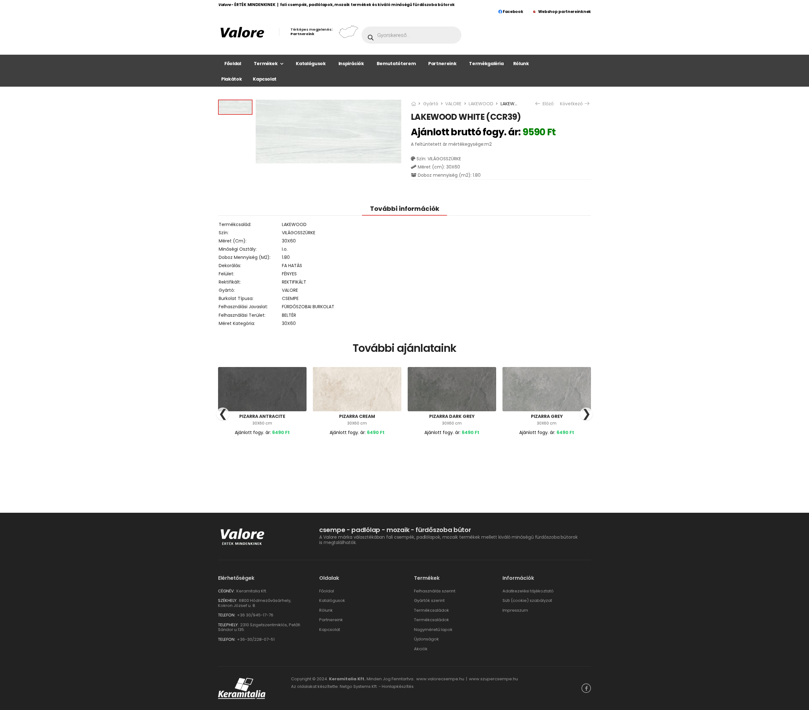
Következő (572, 104)
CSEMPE (290, 298)
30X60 (289, 241)
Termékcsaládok (431, 610)
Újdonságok (426, 639)
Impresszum (515, 610)
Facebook (512, 11)
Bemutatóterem (396, 63)
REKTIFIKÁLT (294, 282)
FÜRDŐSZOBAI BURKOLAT (308, 306)
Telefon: (226, 615)
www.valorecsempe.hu (440, 679)
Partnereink (442, 63)
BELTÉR (289, 315)
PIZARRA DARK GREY (452, 416)
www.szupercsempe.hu (493, 679)
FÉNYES (289, 274)
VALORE (453, 104)
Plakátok (231, 79)
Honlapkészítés (398, 686)
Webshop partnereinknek (564, 11)
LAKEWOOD (481, 104)
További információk (404, 208)
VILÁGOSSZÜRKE (298, 233)
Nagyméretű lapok (433, 630)
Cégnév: (226, 591)
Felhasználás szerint (434, 591)
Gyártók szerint (429, 600)
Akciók (421, 649)
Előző (547, 104)
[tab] (404, 208)
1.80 (286, 257)
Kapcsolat (265, 79)
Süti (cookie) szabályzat (527, 600)
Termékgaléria (486, 63)
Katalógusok (310, 63)
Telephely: (228, 625)
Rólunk (521, 63)
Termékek (266, 63)
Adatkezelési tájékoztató (528, 591)
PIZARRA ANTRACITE (262, 416)
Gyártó (430, 104)
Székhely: (227, 600)
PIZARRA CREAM (357, 416)
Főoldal (232, 63)
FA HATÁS (292, 265)
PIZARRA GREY (547, 416)
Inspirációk (351, 63)
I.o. (285, 249)
